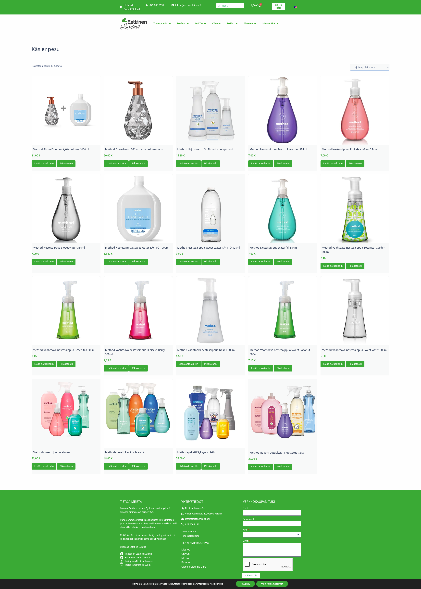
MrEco (230, 23)
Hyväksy (245, 583)
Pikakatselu (66, 163)
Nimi (245, 508)
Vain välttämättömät (272, 583)
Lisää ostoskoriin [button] (44, 163)
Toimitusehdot (188, 531)
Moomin (248, 23)
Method (181, 23)
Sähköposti (249, 519)
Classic (216, 23)
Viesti (246, 541)
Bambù (185, 562)
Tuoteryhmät (160, 23)
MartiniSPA (268, 23)
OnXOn (199, 23)
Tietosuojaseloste (190, 536)
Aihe (245, 529)
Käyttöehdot (216, 583)
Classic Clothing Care (193, 566)
